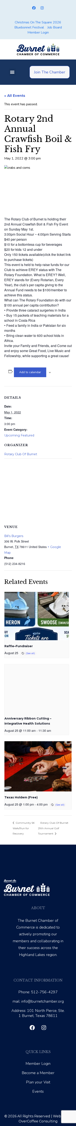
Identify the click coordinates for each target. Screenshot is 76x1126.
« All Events (14, 96)
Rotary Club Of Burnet (20, 454)
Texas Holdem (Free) (21, 797)
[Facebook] (34, 7)
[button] (12, 72)
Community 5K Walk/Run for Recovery (24, 828)
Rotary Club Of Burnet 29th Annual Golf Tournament (53, 828)
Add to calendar (30, 372)
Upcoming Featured (19, 435)
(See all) (30, 653)
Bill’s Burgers (13, 536)
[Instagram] (42, 7)
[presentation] (36, 616)
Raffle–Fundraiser (18, 646)
